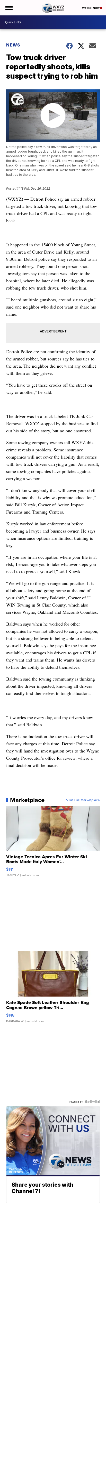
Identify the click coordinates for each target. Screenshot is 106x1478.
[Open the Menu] (8, 7)
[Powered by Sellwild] (92, 1101)
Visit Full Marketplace (83, 800)
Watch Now (91, 8)
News (13, 45)
